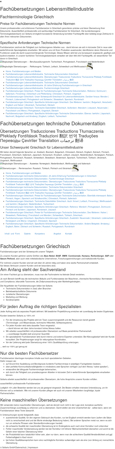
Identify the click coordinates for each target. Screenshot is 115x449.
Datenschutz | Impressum (26, 447)
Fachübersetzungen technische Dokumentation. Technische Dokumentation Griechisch (44, 187)
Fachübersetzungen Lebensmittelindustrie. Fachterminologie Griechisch (38, 88)
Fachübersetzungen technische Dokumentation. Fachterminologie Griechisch (40, 178)
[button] (12, 233)
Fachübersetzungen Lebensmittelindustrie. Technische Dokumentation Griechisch (42, 74)
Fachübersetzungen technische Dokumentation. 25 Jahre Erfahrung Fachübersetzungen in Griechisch (51, 175)
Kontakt (68, 233)
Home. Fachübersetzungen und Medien (23, 71)
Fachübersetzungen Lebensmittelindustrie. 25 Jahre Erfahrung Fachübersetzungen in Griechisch (49, 85)
